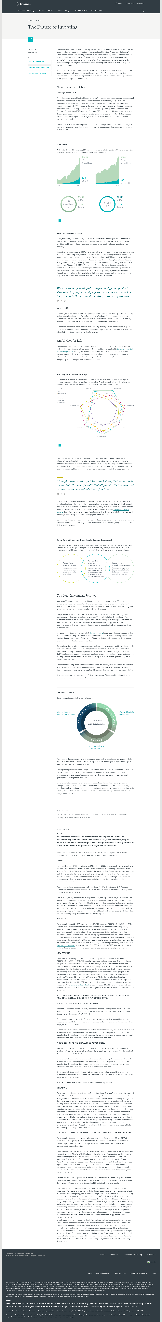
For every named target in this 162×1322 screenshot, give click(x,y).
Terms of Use (41, 1255)
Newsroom (114, 1255)
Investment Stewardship (133, 1255)
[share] (30, 39)
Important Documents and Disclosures (99, 1273)
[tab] (24, 4)
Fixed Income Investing (39, 68)
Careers (102, 1255)
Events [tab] (59, 11)
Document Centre (120, 1273)
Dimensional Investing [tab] (25, 11)
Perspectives (34, 21)
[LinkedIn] (151, 1262)
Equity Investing (36, 62)
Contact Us (151, 1255)
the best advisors (96, 633)
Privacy (154, 1273)
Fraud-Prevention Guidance (138, 1273)
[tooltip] (60, 220)
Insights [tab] (68, 11)
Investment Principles (38, 73)
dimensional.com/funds (66, 945)
